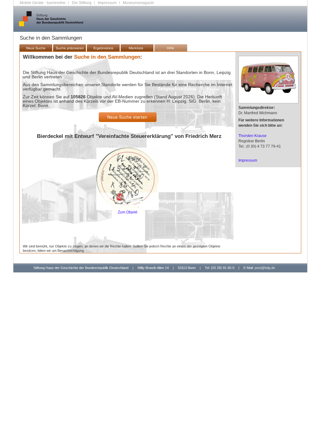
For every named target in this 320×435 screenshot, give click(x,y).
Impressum (107, 3)
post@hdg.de (265, 268)
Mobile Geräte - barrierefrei (43, 3)
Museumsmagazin (138, 3)
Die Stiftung (82, 3)
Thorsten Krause (252, 136)
